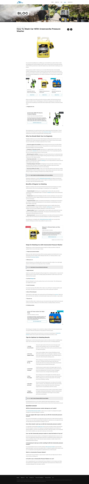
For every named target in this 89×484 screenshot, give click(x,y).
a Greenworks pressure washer (45, 178)
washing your (49, 206)
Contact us (31, 477)
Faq (27, 477)
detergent (32, 278)
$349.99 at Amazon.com (37, 122)
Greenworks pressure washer (46, 219)
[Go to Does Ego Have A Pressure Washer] (68, 29)
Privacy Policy (48, 477)
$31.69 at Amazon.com (37, 321)
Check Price (32, 94)
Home (18, 477)
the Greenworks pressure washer (33, 410)
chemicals (34, 150)
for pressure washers (35, 257)
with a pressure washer (50, 446)
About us (22, 477)
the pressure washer (47, 131)
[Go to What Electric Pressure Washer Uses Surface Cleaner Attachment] (71, 29)
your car (56, 294)
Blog (24, 27)
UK (52, 477)
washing (43, 160)
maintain (49, 192)
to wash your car (40, 426)
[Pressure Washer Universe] (20, 2)
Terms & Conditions (39, 477)
